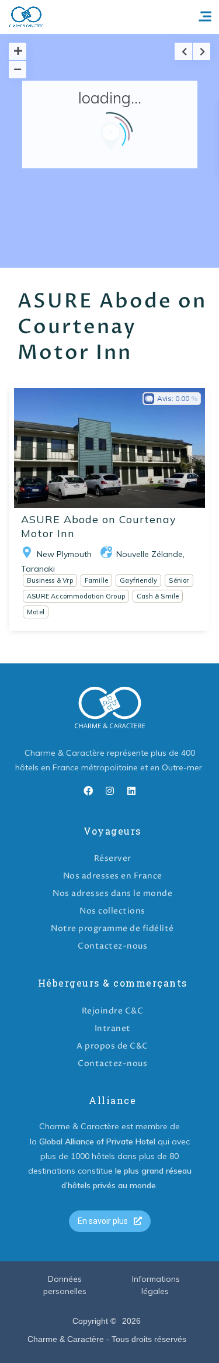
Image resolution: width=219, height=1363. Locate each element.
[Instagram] (109, 790)
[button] (110, 1221)
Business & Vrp (50, 580)
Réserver (112, 858)
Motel (35, 612)
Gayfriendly (138, 580)
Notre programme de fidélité (112, 928)
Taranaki (38, 568)
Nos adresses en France (112, 875)
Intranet (113, 1028)
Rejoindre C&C (113, 1010)
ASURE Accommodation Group (76, 596)
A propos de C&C (112, 1045)
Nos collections (112, 910)
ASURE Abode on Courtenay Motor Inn (98, 526)
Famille (96, 580)
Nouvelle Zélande (149, 554)
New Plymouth (64, 554)
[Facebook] (88, 790)
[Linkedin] (131, 790)
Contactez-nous (112, 946)
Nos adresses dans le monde (112, 893)
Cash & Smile (158, 596)
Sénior (179, 580)
